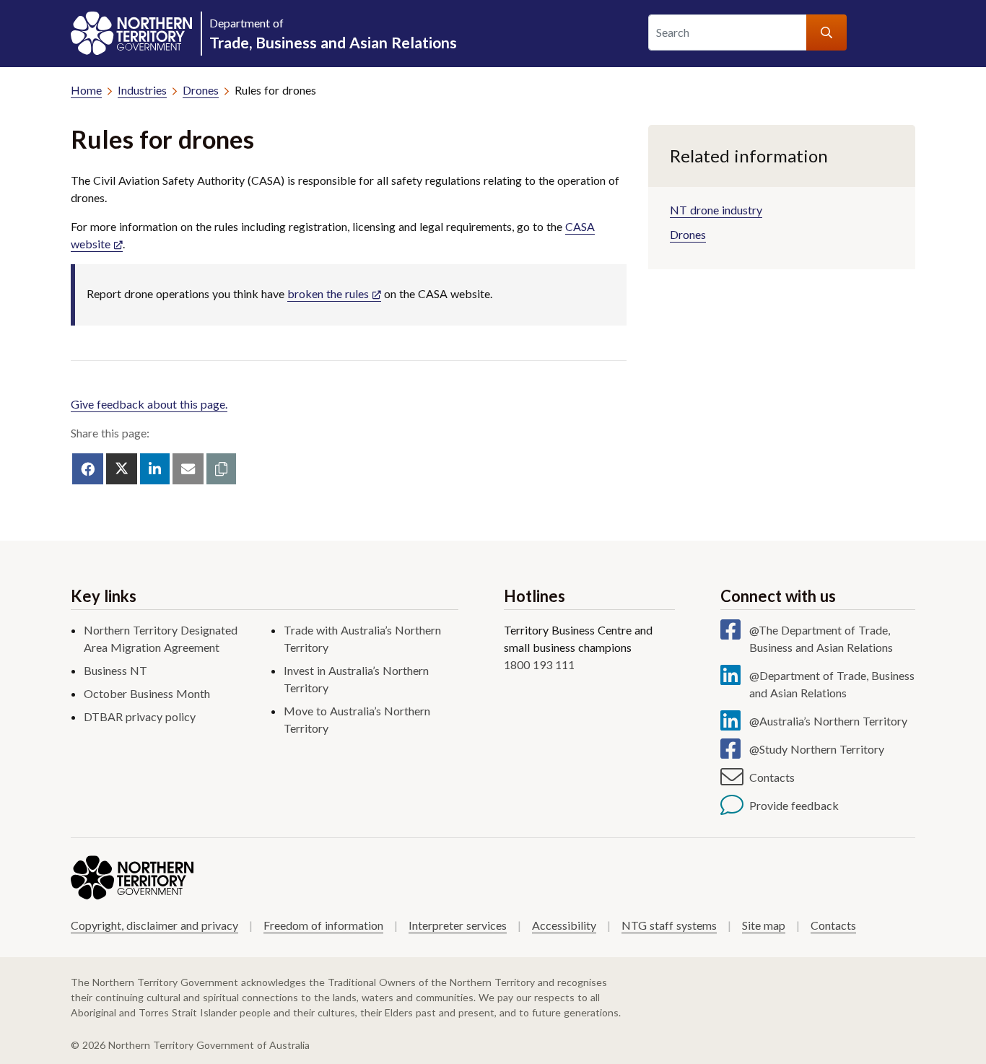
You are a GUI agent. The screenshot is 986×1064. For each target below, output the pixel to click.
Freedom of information (323, 925)
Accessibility (564, 925)
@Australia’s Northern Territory (828, 721)
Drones (201, 90)
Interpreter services (458, 925)
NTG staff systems (669, 925)
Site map (763, 925)
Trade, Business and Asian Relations (333, 33)
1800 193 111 (539, 664)
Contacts (772, 777)
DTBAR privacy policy (140, 716)
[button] (221, 468)
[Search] (826, 32)
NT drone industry (716, 210)
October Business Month (147, 693)
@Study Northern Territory (816, 749)
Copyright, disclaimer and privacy (154, 925)
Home (86, 90)
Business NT (115, 670)
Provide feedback (794, 805)
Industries (142, 90)
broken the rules (328, 293)
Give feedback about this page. (149, 404)
